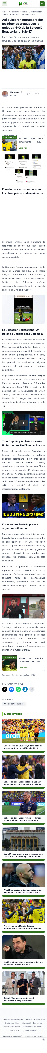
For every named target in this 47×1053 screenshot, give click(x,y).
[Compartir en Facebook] (11, 689)
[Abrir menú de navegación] (4, 3)
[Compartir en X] (4, 689)
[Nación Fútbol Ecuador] (23, 4)
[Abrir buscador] (42, 3)
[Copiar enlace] (31, 689)
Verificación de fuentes (33, 1027)
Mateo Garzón (16, 92)
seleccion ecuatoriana (18, 12)
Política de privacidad (35, 1019)
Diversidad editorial (12, 1027)
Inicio (4, 12)
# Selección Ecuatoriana (14, 704)
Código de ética (12, 1023)
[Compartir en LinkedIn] (25, 689)
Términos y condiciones (12, 1019)
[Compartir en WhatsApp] (18, 689)
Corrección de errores (32, 1023)
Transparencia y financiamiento (23, 1030)
